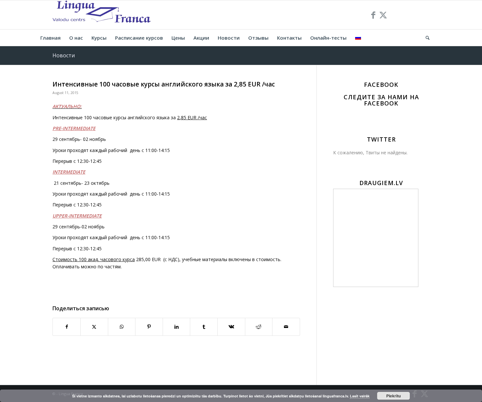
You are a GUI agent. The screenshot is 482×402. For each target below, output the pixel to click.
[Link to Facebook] (373, 15)
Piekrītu (393, 396)
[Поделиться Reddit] (258, 326)
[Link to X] (383, 15)
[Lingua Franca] (101, 14)
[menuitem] (50, 37)
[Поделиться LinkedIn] (176, 326)
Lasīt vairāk (360, 395)
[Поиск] (425, 37)
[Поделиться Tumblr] (203, 326)
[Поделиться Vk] (231, 326)
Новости (63, 55)
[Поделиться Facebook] (66, 326)
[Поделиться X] (94, 326)
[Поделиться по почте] (286, 326)
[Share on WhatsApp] (121, 326)
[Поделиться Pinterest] (149, 326)
